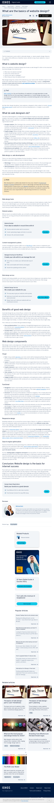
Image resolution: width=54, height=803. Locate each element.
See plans (45, 232)
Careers (32, 788)
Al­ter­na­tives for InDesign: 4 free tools (25, 668)
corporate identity (19, 327)
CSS (38, 138)
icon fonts (35, 134)
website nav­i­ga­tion (41, 389)
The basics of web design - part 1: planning (38, 702)
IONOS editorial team (7, 15)
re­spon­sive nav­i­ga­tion (34, 436)
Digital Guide (11, 6)
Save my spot (27, 604)
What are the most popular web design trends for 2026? (14, 735)
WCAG (19, 413)
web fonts (18, 357)
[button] (27, 562)
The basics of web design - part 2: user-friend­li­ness (13, 702)
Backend (26, 186)
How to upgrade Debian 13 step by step (26, 655)
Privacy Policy (47, 791)
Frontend (11, 184)
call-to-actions (27, 335)
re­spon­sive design (14, 429)
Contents (7, 51)
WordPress (29, 245)
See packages (21, 543)
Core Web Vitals (19, 401)
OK (49, 800)
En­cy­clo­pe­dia (14, 524)
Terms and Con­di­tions (35, 791)
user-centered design (34, 146)
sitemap (37, 396)
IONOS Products (40, 2)
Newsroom (39, 788)
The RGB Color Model (11, 767)
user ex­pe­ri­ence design (28, 83)
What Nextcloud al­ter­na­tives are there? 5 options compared (26, 628)
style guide (31, 128)
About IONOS (24, 788)
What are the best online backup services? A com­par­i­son (26, 642)
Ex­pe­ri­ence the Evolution (24, 586)
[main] (27, 292)
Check (46, 491)
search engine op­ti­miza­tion (31, 446)
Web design (25, 6)
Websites (18, 6)
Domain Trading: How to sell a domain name (27, 615)
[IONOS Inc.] (10, 788)
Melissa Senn (19, 506)
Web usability (7, 93)
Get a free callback (43, 297)
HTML (35, 138)
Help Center (47, 788)
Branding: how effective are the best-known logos (39, 735)
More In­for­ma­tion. (24, 800)
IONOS (3, 6)
